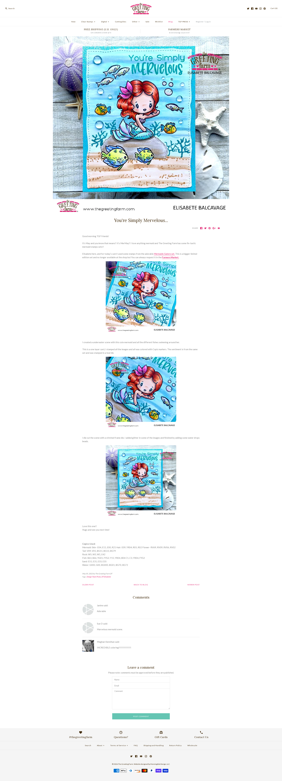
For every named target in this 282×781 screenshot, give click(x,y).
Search (88, 745)
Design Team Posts (94, 577)
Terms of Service (119, 745)
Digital (105, 22)
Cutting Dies (120, 22)
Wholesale (192, 745)
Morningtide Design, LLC (160, 764)
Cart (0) (274, 8)
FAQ (136, 745)
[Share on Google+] (214, 228)
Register (200, 22)
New (73, 22)
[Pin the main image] (209, 228)
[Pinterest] (264, 8)
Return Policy (175, 745)
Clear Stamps (88, 22)
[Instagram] (260, 8)
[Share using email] (219, 228)
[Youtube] (256, 8)
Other (136, 22)
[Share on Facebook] (201, 228)
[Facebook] (252, 8)
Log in (208, 22)
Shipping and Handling (153, 745)
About (100, 745)
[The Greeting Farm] (141, 4)
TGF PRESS (184, 22)
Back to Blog (141, 585)
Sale (147, 22)
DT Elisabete (106, 577)
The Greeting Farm (125, 764)
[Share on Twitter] (205, 228)
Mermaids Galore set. (164, 253)
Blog (170, 22)
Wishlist (159, 22)
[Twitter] (248, 8)
